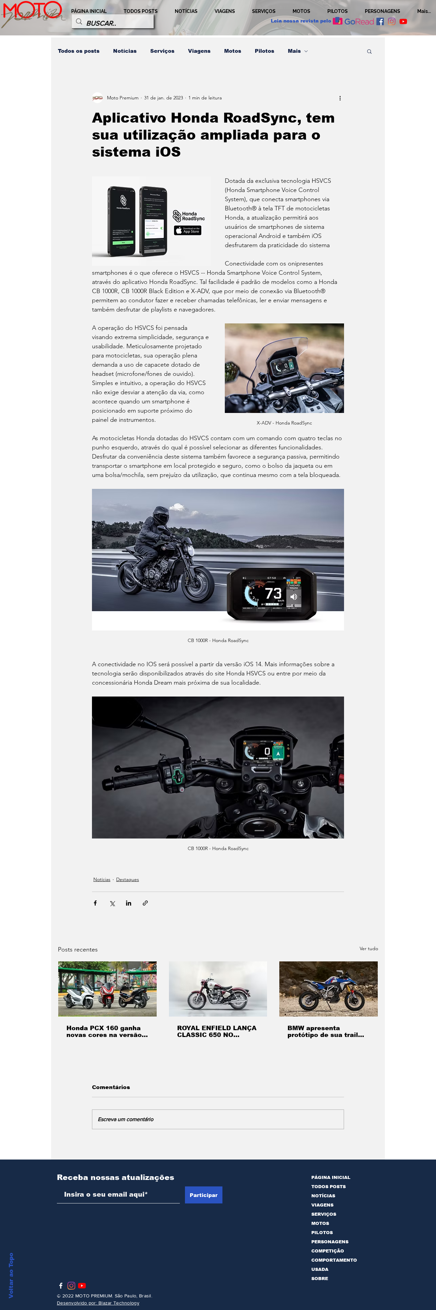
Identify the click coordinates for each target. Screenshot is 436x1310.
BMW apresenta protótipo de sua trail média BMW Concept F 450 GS (325, 1031)
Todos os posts (78, 51)
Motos (232, 51)
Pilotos (264, 51)
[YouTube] (403, 21)
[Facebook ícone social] (380, 21)
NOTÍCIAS (323, 1195)
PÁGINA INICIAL (331, 1177)
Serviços (162, 51)
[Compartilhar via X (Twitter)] (112, 903)
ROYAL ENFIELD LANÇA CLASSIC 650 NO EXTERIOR (216, 1031)
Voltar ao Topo (11, 1275)
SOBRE (319, 1278)
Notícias (125, 51)
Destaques (127, 879)
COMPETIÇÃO (327, 1250)
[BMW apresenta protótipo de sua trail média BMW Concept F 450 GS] (328, 989)
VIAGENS (322, 1205)
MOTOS (320, 1223)
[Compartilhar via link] (145, 903)
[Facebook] (61, 1286)
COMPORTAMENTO (334, 1260)
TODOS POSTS (328, 1186)
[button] (369, 51)
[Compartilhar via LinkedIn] (128, 903)
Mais (294, 51)
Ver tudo (369, 948)
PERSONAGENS (329, 1241)
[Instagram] (391, 21)
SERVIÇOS (323, 1214)
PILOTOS (322, 1232)
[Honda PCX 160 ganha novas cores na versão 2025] (107, 989)
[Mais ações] (340, 98)
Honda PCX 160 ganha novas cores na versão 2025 (104, 1031)
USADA (319, 1269)
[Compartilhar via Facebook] (95, 903)
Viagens (199, 51)
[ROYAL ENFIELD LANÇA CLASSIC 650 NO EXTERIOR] (218, 989)
